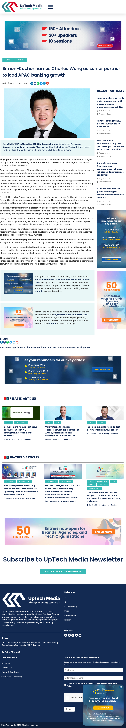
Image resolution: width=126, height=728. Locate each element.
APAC (8, 60)
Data (57, 423)
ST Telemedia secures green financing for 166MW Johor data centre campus (110, 193)
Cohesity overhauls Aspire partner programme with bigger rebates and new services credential (110, 169)
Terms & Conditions (86, 683)
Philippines (76, 144)
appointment (18, 347)
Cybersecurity (102, 482)
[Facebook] (69, 635)
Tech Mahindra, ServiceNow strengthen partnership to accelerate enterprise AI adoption (110, 145)
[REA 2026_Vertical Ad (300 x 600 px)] (111, 267)
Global (101, 423)
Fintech (20, 60)
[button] (31, 83)
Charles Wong (33, 347)
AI (65, 597)
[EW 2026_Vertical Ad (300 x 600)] (111, 328)
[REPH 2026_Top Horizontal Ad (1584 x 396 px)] (63, 49)
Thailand (72, 147)
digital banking (48, 347)
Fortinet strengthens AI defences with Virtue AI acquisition (109, 123)
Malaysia (40, 147)
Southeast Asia (21, 423)
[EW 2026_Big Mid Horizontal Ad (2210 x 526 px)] (63, 544)
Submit (69, 709)
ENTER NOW (103, 707)
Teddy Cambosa (111, 434)
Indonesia (30, 147)
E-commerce (10, 482)
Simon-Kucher (72, 347)
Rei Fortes (27, 439)
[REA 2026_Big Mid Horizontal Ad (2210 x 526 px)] (63, 383)
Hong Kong (19, 147)
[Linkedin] (65, 635)
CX (65, 602)
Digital (91, 485)
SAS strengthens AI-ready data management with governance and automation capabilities (110, 102)
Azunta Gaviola (28, 498)
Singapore (8, 147)
